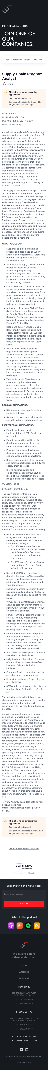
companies (16, 59)
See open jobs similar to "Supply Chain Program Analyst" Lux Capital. (26, 103)
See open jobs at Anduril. (20, 98)
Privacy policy (18, 873)
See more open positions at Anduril (24, 849)
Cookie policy (30, 873)
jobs (6, 59)
